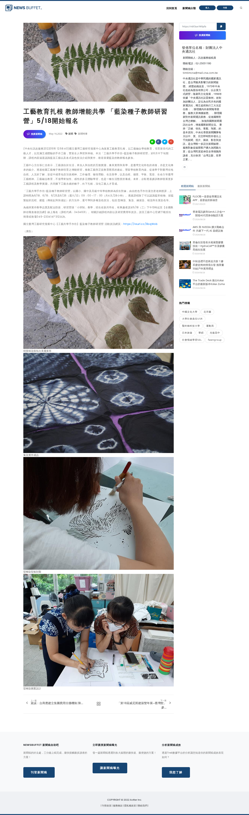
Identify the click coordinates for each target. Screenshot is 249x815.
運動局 (210, 325)
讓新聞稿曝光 (110, 768)
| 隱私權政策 (130, 805)
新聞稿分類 (189, 8)
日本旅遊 (187, 332)
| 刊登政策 (106, 805)
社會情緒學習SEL (192, 339)
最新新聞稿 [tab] (203, 186)
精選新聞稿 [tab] (187, 186)
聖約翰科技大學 (191, 325)
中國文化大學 (189, 311)
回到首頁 (171, 8)
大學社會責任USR (192, 318)
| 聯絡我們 (142, 805)
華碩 (201, 332)
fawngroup (215, 339)
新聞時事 (82, 133)
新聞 (71, 133)
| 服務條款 (117, 805)
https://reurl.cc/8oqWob (140, 224)
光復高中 (215, 332)
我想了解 (175, 772)
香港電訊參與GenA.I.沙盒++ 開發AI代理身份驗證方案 (209, 213)
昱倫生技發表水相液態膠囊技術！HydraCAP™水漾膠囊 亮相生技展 (209, 246)
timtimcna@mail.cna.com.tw (200, 72)
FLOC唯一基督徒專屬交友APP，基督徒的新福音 (207, 198)
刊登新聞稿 (39, 772)
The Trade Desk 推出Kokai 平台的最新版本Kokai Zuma (209, 282)
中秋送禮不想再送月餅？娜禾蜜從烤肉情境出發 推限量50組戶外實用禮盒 (208, 264)
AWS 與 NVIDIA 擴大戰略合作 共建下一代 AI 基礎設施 (208, 228)
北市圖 (207, 311)
